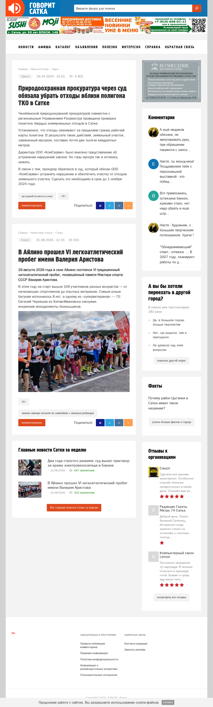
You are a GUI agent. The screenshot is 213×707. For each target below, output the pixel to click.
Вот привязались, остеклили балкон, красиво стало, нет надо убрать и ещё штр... (174, 203)
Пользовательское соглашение (98, 675)
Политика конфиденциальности (99, 659)
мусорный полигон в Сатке (37, 196)
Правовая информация (94, 653)
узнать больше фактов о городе (171, 422)
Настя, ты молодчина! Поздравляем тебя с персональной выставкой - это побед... (177, 171)
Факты (155, 386)
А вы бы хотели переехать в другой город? (169, 292)
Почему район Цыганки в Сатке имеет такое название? (168, 403)
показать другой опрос (171, 360)
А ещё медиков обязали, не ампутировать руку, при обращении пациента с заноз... (175, 139)
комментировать (32, 205)
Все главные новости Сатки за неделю (74, 507)
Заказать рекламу (134, 649)
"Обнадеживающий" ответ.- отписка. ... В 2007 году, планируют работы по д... (177, 254)
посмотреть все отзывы (171, 597)
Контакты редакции (135, 643)
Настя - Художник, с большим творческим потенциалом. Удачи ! (177, 230)
